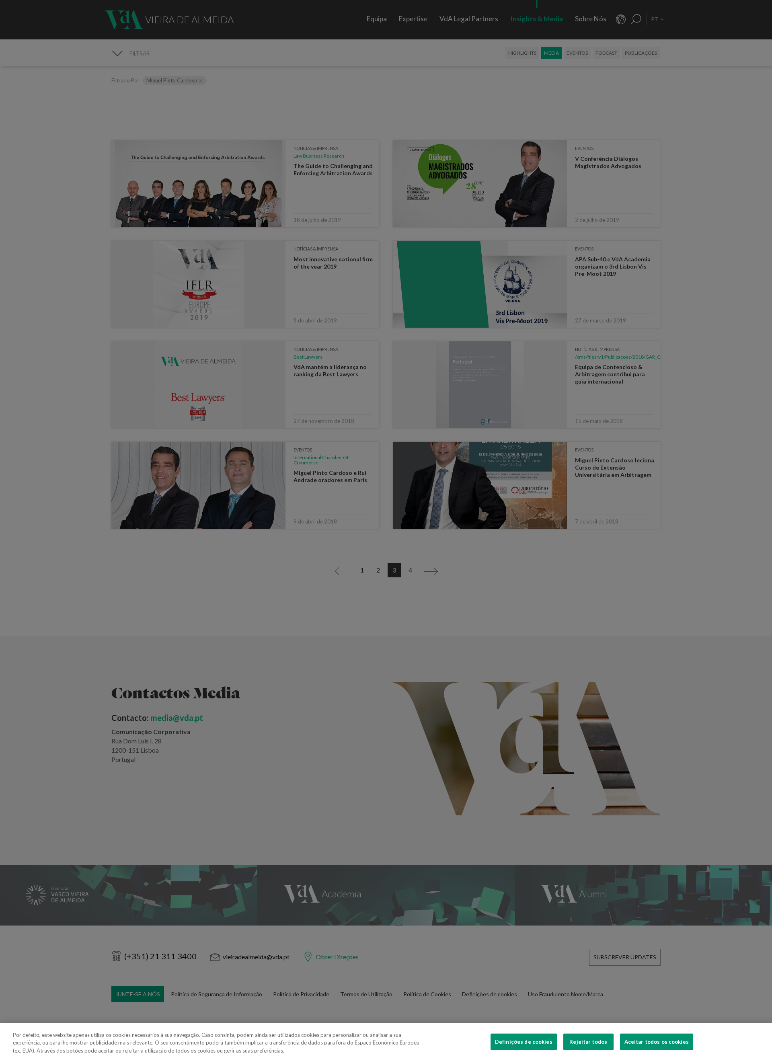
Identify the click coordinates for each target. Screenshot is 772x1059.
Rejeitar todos (588, 1041)
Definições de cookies (523, 1041)
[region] (386, 1041)
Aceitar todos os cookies (656, 1041)
